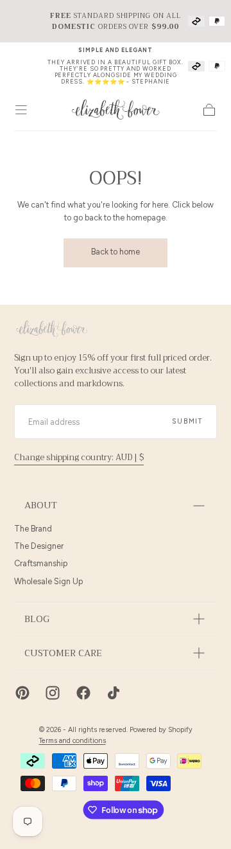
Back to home (115, 251)
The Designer (39, 546)
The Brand (33, 528)
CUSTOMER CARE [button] (63, 653)
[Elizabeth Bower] (51, 328)
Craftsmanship (40, 563)
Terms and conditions (72, 741)
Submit (187, 421)
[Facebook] (83, 693)
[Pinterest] (22, 693)
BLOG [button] (36, 619)
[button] (21, 110)
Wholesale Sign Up (48, 581)
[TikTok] (113, 693)
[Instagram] (52, 693)
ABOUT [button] (40, 505)
